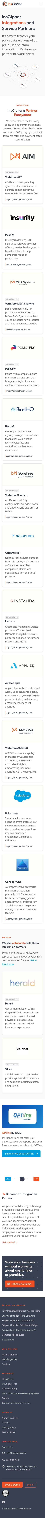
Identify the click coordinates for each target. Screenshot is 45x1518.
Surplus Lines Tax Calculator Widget (20, 1325)
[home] (12, 3)
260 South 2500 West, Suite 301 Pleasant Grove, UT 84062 (21, 1468)
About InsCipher (10, 1417)
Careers (6, 1422)
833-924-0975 (12, 1459)
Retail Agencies (9, 1359)
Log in (30, 1484)
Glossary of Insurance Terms (16, 1402)
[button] (40, 4)
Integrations (8, 1339)
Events (5, 1398)
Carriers (6, 1364)
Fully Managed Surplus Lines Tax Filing (21, 1310)
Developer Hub (9, 1383)
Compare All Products (13, 1334)
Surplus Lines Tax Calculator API (18, 1320)
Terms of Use (8, 1432)
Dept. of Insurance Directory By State (20, 1393)
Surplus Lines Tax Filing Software (18, 1315)
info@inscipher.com (16, 1452)
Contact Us (7, 1447)
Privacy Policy (9, 1427)
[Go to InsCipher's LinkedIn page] (3, 1502)
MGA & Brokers (10, 1354)
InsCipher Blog (9, 1388)
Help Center (8, 1379)
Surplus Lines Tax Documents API (19, 1330)
